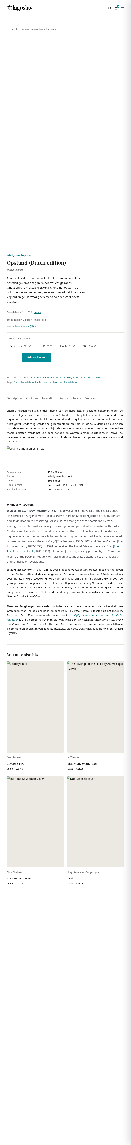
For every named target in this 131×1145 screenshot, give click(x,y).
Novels (25, 29)
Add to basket (36, 357)
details (37, 312)
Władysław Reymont (19, 255)
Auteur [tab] (76, 398)
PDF (89, 346)
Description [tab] (14, 398)
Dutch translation (23, 382)
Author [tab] (63, 398)
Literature (40, 377)
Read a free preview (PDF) (21, 326)
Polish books (63, 377)
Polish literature (53, 382)
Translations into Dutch (86, 377)
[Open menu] (122, 8)
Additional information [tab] (40, 398)
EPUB (46, 346)
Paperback (20, 346)
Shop (17, 29)
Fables (38, 382)
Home (10, 29)
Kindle (67, 346)
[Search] (110, 8)
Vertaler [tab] (90, 398)
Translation (70, 382)
